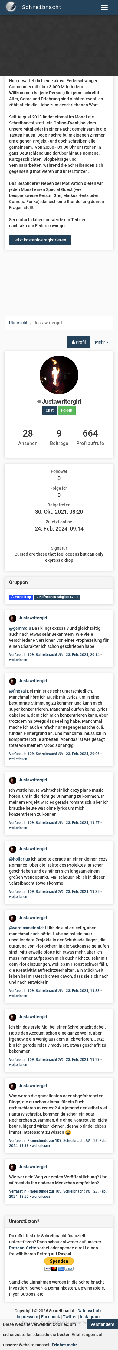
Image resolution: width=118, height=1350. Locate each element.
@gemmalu (20, 628)
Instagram (90, 1316)
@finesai (17, 691)
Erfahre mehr (64, 1344)
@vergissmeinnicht (27, 927)
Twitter (70, 1316)
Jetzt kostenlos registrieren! (40, 239)
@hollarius (19, 859)
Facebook (50, 1316)
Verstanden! (102, 1324)
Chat (50, 410)
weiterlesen (18, 660)
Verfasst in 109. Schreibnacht (54, 655)
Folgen (66, 410)
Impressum (27, 1316)
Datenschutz (89, 1310)
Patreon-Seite (22, 1247)
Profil (80, 342)
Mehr (104, 343)
